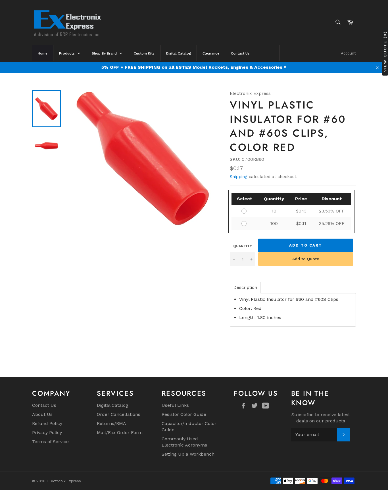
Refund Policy (47, 423)
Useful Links (175, 405)
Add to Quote (305, 259)
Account (348, 53)
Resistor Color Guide (184, 414)
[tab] (245, 287)
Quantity (242, 246)
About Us (42, 414)
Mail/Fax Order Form (120, 432)
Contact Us (44, 405)
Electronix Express (64, 481)
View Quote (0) (385, 51)
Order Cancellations (118, 414)
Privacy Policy (47, 432)
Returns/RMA (111, 423)
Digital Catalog (112, 405)
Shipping (238, 176)
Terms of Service (50, 441)
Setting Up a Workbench (188, 454)
